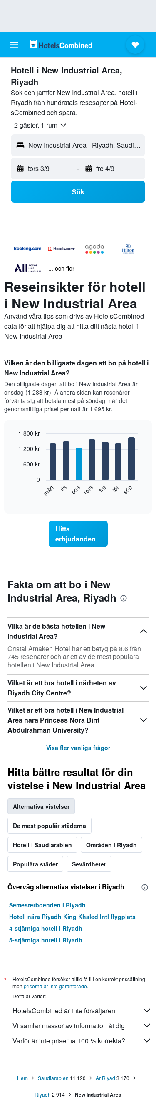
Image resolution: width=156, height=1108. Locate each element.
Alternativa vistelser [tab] (41, 806)
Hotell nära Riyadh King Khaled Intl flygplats (72, 916)
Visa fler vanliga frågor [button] (78, 747)
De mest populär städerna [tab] (49, 825)
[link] (78, 534)
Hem (22, 1077)
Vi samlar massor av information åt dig (68, 1025)
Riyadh (43, 1094)
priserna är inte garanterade (55, 986)
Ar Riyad (105, 1077)
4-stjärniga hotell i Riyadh (45, 928)
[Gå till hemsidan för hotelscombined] (60, 44)
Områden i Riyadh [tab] (111, 845)
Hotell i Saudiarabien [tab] (42, 845)
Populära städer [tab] (35, 864)
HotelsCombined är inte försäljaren (63, 1010)
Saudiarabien (53, 1077)
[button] (14, 44)
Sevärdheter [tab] (89, 864)
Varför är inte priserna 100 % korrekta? (68, 1040)
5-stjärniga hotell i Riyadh (45, 940)
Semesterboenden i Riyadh (47, 905)
